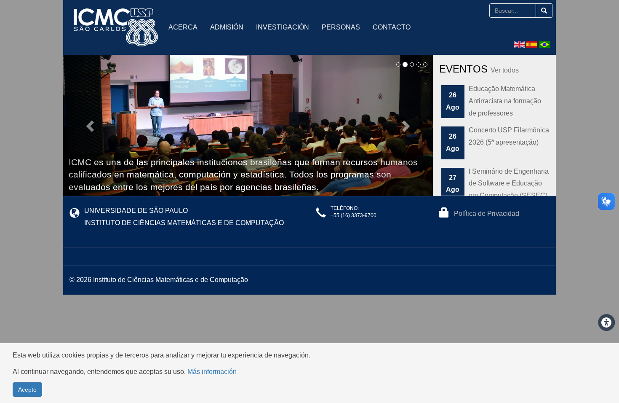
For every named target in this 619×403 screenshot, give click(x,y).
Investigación (282, 27)
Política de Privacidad (486, 213)
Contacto (392, 27)
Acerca (182, 27)
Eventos (479, 69)
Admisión (226, 27)
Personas (341, 27)
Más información (212, 371)
